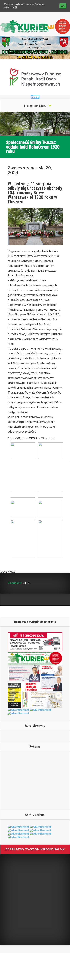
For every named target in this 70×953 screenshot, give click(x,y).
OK (63, 6)
